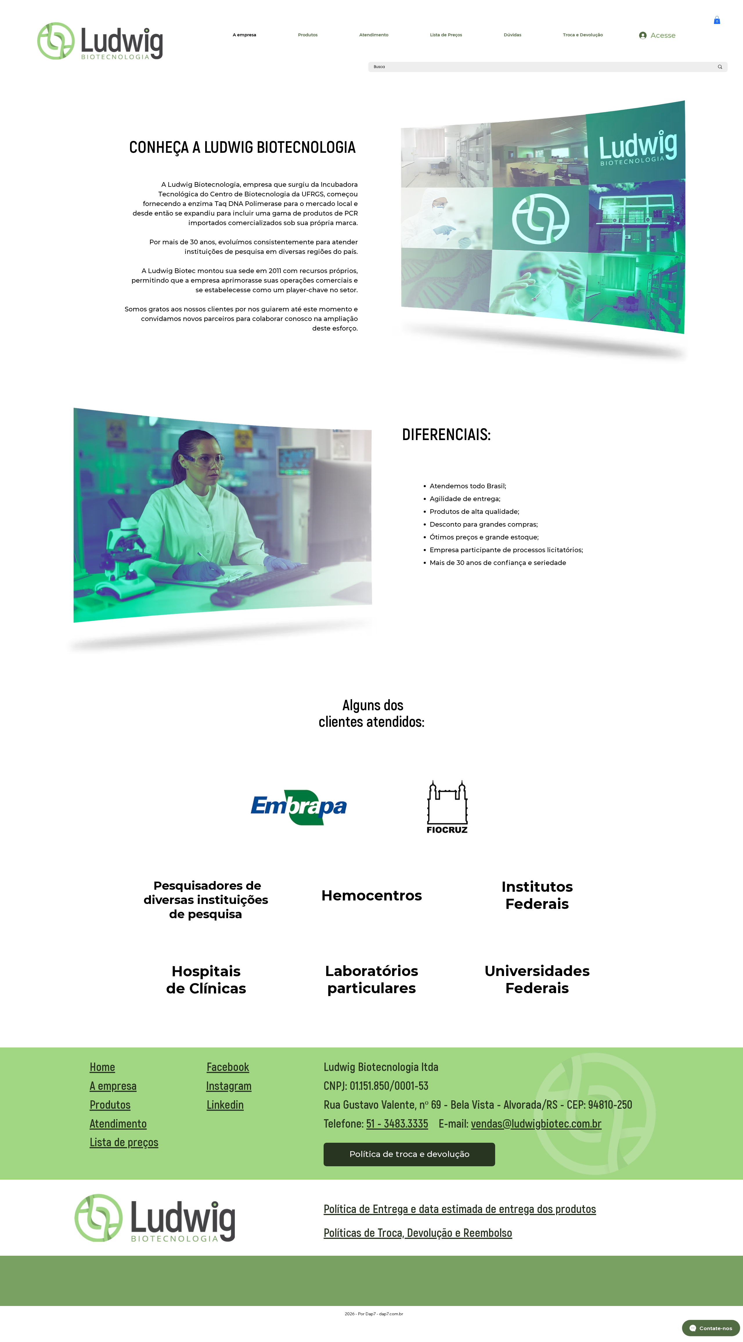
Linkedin (225, 1104)
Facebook (228, 1066)
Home (102, 1066)
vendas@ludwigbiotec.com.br (536, 1123)
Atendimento (118, 1123)
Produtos (110, 1104)
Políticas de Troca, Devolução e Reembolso (418, 1232)
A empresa (113, 1085)
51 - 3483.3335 (397, 1123)
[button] (717, 20)
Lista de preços (124, 1142)
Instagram (229, 1085)
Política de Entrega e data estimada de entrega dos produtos (460, 1208)
